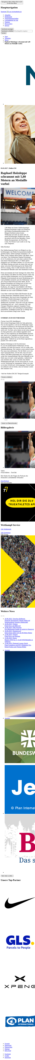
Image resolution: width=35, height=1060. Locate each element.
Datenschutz (8, 1047)
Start (6, 36)
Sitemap (7, 1049)
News (6, 40)
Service (7, 25)
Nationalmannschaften (11, 18)
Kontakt (7, 1043)
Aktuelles (7, 15)
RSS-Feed (8, 1051)
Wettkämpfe (8, 17)
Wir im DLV (8, 24)
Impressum (8, 1045)
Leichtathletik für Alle (11, 20)
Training (7, 22)
